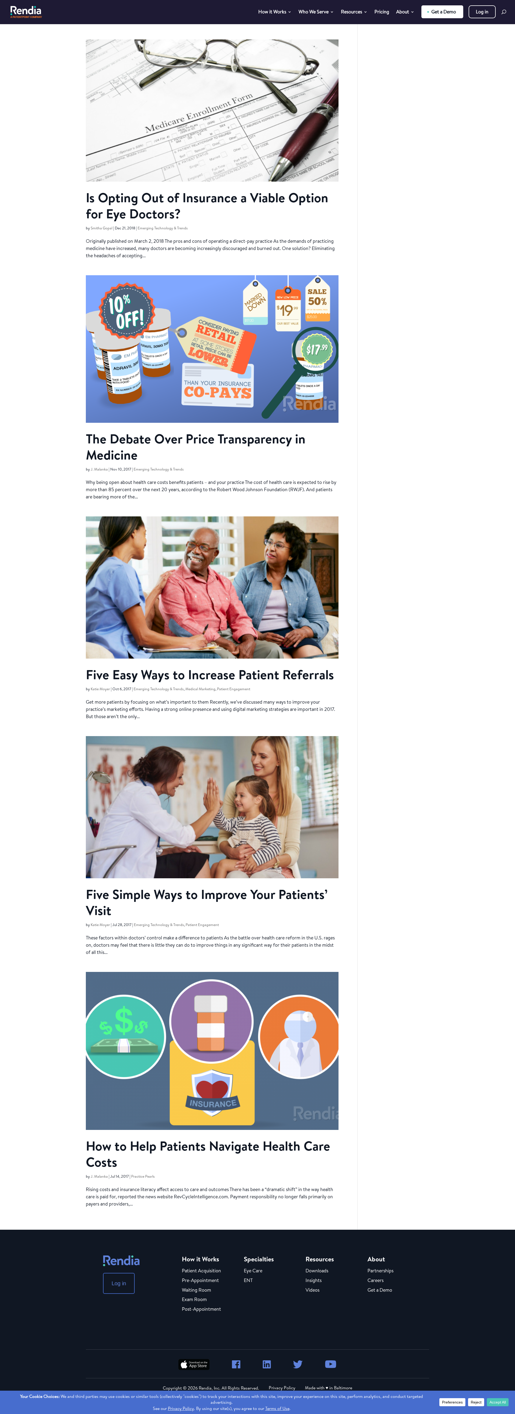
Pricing (381, 12)
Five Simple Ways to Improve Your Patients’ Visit (207, 902)
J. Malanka (99, 469)
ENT (248, 1281)
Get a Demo (443, 11)
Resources (351, 12)
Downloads (317, 1271)
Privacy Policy (282, 1388)
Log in (482, 11)
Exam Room (194, 1300)
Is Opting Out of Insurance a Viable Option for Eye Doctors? (207, 206)
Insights (314, 1281)
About (402, 12)
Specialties (259, 1259)
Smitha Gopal (101, 228)
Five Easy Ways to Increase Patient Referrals (210, 675)
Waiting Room (196, 1290)
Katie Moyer (100, 689)
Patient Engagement (233, 689)
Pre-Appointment (200, 1281)
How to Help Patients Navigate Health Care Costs (208, 1154)
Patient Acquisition (201, 1271)
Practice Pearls (143, 1176)
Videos (312, 1290)
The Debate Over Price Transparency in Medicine (196, 447)
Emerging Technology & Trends (163, 228)
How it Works (272, 12)
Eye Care (253, 1271)
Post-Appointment (201, 1309)
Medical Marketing (200, 689)
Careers (375, 1281)
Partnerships (380, 1271)
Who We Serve (314, 12)
